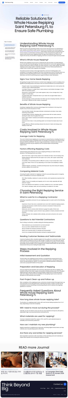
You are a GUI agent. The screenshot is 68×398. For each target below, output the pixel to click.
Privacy (58, 394)
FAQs (52, 388)
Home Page (42, 388)
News (48, 388)
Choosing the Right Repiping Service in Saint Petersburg (9, 51)
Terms (62, 394)
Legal (65, 394)
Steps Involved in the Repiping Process (10, 54)
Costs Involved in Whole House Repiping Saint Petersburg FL (10, 48)
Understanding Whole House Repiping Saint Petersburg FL (10, 45)
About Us (54, 394)
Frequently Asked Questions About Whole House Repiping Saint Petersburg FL (10, 58)
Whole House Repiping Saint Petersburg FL (30, 51)
